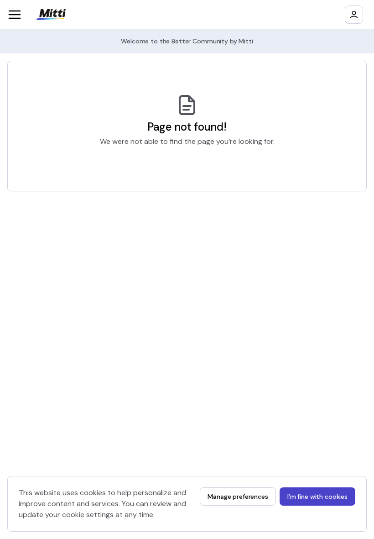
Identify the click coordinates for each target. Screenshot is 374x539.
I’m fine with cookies (317, 496)
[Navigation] (14, 14)
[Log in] (354, 14)
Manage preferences (238, 496)
